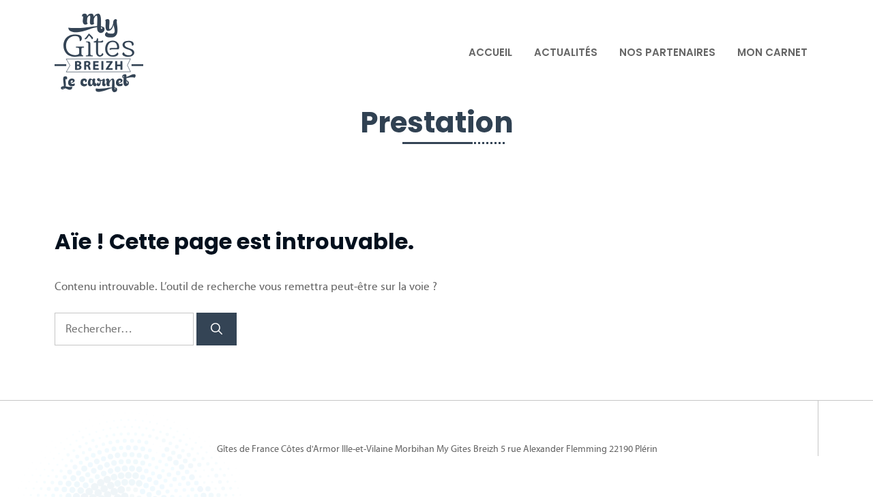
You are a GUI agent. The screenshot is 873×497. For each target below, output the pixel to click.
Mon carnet (772, 52)
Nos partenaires (667, 52)
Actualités (565, 52)
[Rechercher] (216, 329)
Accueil (490, 52)
